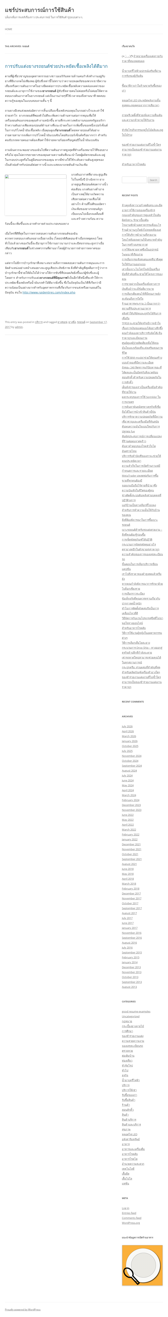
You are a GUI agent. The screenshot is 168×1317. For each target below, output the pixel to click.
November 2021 (131, 849)
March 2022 (129, 829)
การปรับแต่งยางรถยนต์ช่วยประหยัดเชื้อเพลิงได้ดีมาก (56, 66)
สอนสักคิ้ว (128, 1110)
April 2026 (128, 731)
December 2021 (131, 844)
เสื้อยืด (125, 1173)
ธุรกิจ (125, 1075)
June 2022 (128, 815)
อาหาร (126, 1144)
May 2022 (128, 820)
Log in (125, 1208)
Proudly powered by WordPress (23, 1309)
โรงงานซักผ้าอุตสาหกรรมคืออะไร (141, 225)
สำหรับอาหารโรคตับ (134, 164)
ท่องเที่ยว (127, 1060)
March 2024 (129, 795)
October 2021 (130, 854)
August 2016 (129, 942)
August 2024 (129, 770)
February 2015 (130, 957)
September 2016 (132, 938)
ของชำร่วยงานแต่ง (132, 1036)
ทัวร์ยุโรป (127, 1065)
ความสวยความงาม (133, 1041)
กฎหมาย (127, 1021)
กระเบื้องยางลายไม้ (133, 1026)
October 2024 (130, 761)
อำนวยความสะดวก (133, 1164)
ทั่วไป (125, 1070)
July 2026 (127, 726)
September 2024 (132, 765)
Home (8, 29)
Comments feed (131, 1218)
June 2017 (128, 923)
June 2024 (128, 780)
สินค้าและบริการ (131, 1124)
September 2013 (132, 982)
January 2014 (129, 962)
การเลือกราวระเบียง (133, 593)
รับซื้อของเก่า (129, 1095)
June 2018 (128, 869)
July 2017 (127, 918)
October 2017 (130, 903)
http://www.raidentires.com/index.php (49, 292)
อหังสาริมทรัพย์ (131, 1139)
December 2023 (131, 805)
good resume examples (136, 1011)
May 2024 (128, 785)
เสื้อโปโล (127, 1178)
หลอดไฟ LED (129, 1134)
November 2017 (131, 898)
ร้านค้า (126, 1105)
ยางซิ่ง (72, 322)
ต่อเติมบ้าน (128, 1055)
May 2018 (128, 874)
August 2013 (129, 987)
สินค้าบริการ (129, 1119)
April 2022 (128, 824)
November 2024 (131, 756)
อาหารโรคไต (129, 1159)
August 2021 (129, 864)
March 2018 (129, 883)
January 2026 (129, 741)
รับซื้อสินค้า (128, 1100)
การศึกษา (127, 1031)
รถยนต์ (81, 322)
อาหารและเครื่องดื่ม (133, 1149)
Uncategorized (131, 1016)
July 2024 (127, 775)
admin (19, 327)
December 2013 (131, 967)
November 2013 (131, 972)
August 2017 (129, 913)
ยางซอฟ (62, 322)
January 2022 (129, 839)
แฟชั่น (125, 1183)
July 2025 (127, 751)
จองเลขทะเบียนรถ (132, 1046)
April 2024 (128, 790)
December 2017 (131, 893)
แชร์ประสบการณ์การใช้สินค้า (39, 10)
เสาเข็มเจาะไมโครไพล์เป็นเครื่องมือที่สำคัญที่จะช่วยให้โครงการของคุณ (142, 274)
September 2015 (132, 952)
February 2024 (130, 800)
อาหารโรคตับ (130, 1154)
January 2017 (129, 928)
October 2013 (130, 977)
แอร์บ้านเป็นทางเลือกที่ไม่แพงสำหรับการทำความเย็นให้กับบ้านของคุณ (141, 510)
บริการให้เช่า (129, 1090)
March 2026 (129, 736)
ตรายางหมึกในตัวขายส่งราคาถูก (140, 549)
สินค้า (125, 1114)
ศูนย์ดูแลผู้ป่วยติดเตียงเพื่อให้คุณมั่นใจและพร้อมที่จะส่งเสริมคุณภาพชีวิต (142, 348)
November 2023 (131, 810)
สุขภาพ (126, 1129)
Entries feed (129, 1213)
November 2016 (131, 933)
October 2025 (130, 746)
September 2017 (132, 908)
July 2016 (127, 947)
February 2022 (130, 834)
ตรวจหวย (127, 1051)
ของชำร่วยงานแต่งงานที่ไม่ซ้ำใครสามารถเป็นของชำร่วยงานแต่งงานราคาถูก (142, 149)
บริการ (39, 322)
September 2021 (132, 859)
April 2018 (128, 879)
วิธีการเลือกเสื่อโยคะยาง (136, 643)
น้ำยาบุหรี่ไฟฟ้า (131, 1080)
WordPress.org (131, 1223)
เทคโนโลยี (128, 1169)
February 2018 (130, 888)
